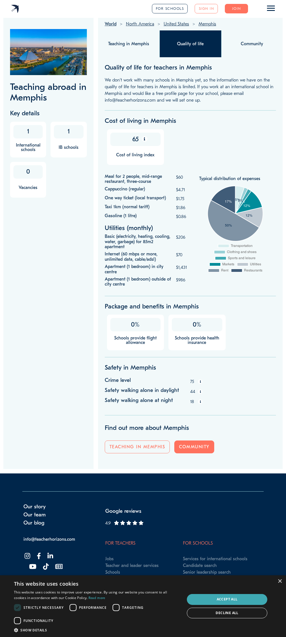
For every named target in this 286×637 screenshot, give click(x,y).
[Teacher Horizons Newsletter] (58, 567)
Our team (34, 515)
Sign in (206, 8)
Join (236, 8)
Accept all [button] (227, 599)
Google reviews (123, 511)
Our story (34, 507)
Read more (97, 598)
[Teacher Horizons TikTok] (45, 567)
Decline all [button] (227, 612)
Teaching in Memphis (137, 446)
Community (194, 446)
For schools (170, 8)
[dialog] (143, 606)
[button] (97, 630)
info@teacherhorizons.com (49, 539)
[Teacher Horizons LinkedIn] (49, 556)
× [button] (280, 581)
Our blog (33, 523)
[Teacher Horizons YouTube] (32, 567)
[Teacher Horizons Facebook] (38, 556)
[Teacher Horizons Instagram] (26, 556)
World (110, 24)
